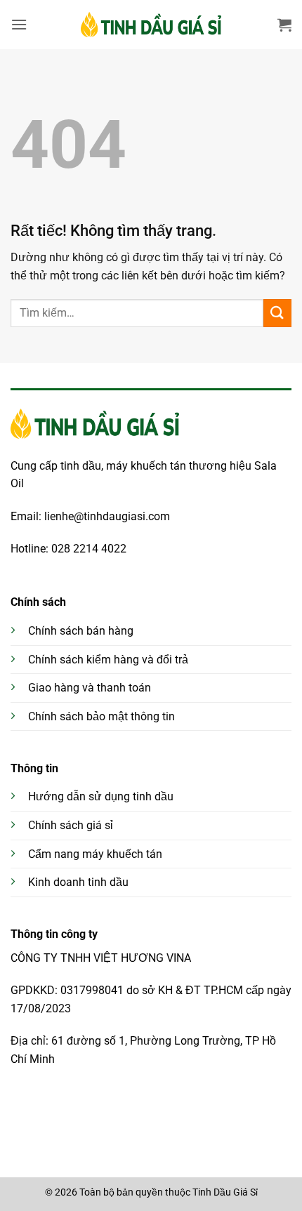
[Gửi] (277, 312)
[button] (19, 24)
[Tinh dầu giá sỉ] (151, 24)
